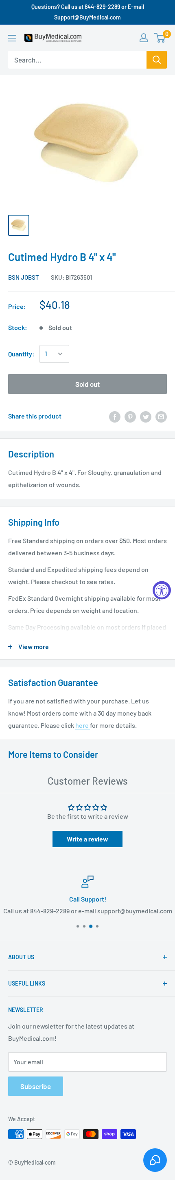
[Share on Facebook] (114, 416)
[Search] (157, 60)
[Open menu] (12, 38)
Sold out (87, 384)
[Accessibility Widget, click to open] (162, 590)
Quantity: (21, 354)
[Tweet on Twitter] (145, 416)
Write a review (87, 839)
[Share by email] (161, 416)
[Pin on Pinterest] (130, 416)
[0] (160, 38)
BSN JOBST (23, 277)
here (82, 725)
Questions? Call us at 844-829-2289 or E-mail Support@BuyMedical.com (87, 12)
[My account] (144, 37)
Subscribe (35, 1086)
